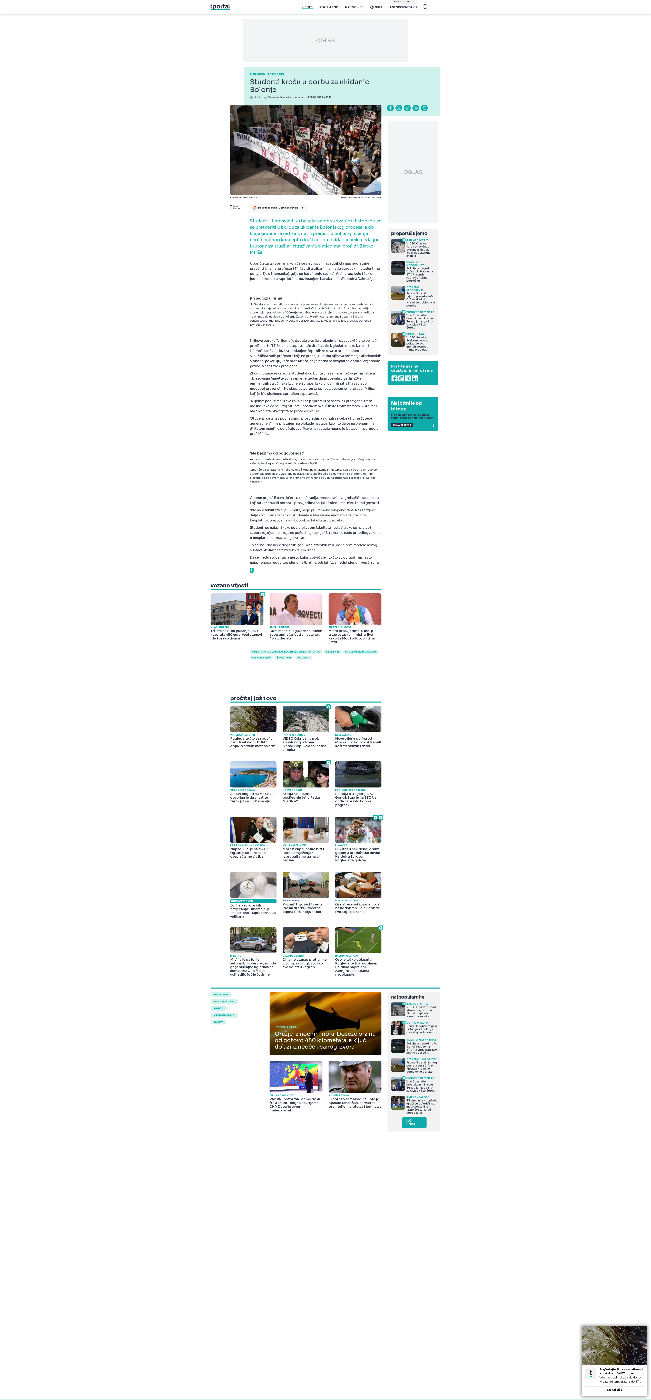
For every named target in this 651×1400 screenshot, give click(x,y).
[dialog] (614, 1361)
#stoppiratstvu (403, 7)
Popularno (328, 7)
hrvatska (221, 994)
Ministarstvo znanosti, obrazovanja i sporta (286, 651)
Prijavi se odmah (402, 425)
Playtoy (410, 2)
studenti (332, 651)
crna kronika (224, 1015)
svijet (218, 1022)
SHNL (379, 7)
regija (218, 1008)
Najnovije (354, 7)
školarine (284, 657)
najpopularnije (407, 997)
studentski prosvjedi (361, 651)
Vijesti (307, 7)
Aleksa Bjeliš (261, 657)
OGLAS (325, 40)
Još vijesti (411, 1122)
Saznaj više (614, 1390)
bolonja (304, 657)
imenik (397, 2)
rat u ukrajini (224, 1001)
